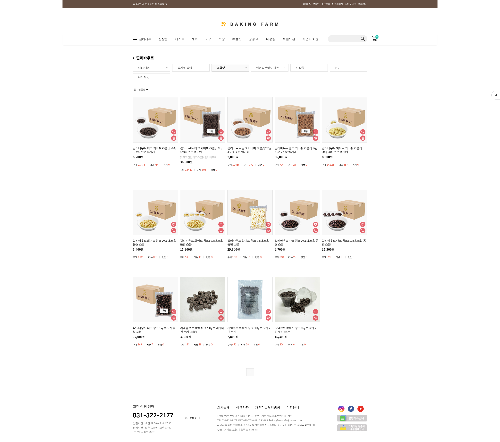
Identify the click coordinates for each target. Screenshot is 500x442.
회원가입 (307, 4)
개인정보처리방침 (267, 407)
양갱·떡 (254, 39)
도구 (208, 39)
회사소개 (223, 407)
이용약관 (242, 407)
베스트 (179, 39)
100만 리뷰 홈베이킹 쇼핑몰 (150, 4)
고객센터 (362, 4)
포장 (222, 39)
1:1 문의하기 (192, 417)
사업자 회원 (310, 39)
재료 (195, 39)
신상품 (163, 39)
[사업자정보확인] (306, 425)
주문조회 (325, 4)
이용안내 (293, 407)
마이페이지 (337, 4)
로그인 (316, 4)
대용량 (270, 39)
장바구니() (350, 4)
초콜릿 (236, 39)
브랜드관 (289, 39)
